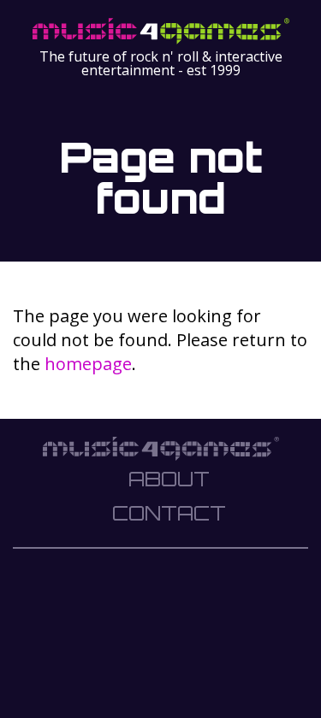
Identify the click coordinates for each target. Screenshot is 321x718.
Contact (169, 513)
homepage (88, 363)
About (169, 478)
